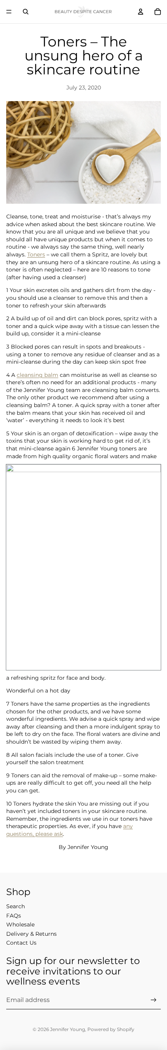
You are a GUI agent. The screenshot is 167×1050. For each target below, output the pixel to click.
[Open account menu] (140, 11)
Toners (36, 254)
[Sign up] (153, 1000)
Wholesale (20, 924)
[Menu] (9, 12)
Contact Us (21, 942)
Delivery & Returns (31, 933)
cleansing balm (37, 374)
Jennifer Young (67, 1029)
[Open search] (25, 11)
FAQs (13, 915)
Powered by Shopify (110, 1029)
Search (15, 906)
